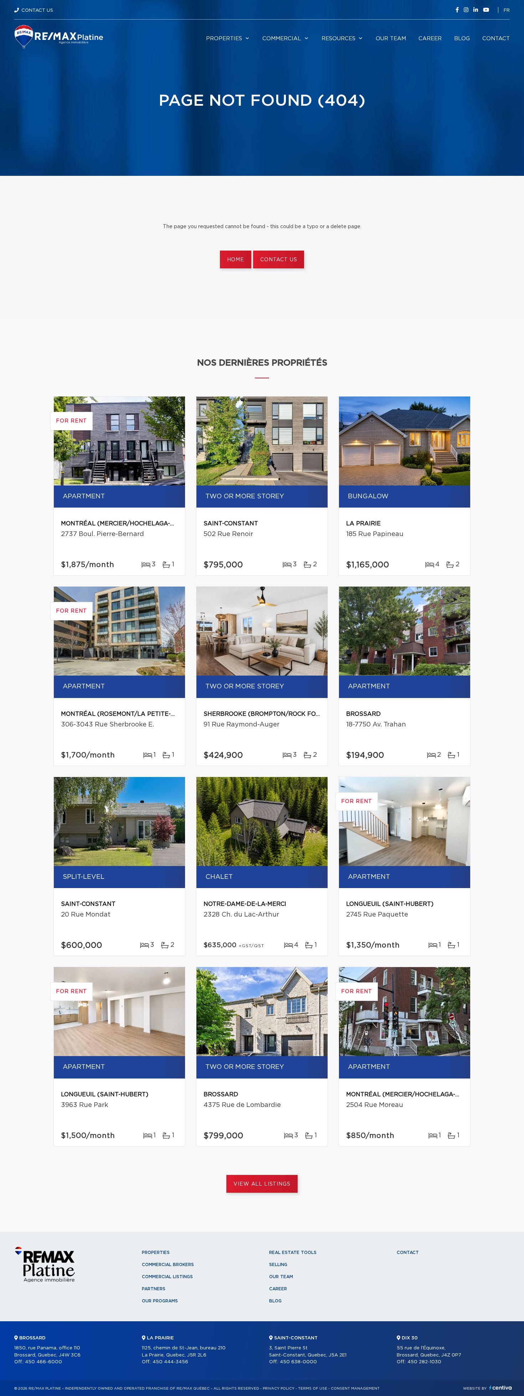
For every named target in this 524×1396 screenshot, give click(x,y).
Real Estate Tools (293, 1252)
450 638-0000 (298, 1362)
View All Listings (261, 1184)
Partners (153, 1289)
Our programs (160, 1301)
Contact (496, 38)
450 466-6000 (43, 1362)
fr (507, 10)
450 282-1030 (424, 1362)
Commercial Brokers (168, 1265)
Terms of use (312, 1388)
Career (430, 38)
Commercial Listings (167, 1277)
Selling (278, 1265)
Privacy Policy (278, 1388)
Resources (338, 38)
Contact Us (37, 10)
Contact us (278, 259)
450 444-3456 (170, 1362)
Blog (462, 38)
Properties (224, 38)
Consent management (355, 1388)
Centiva (500, 1387)
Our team (391, 38)
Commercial (281, 38)
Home (235, 259)
